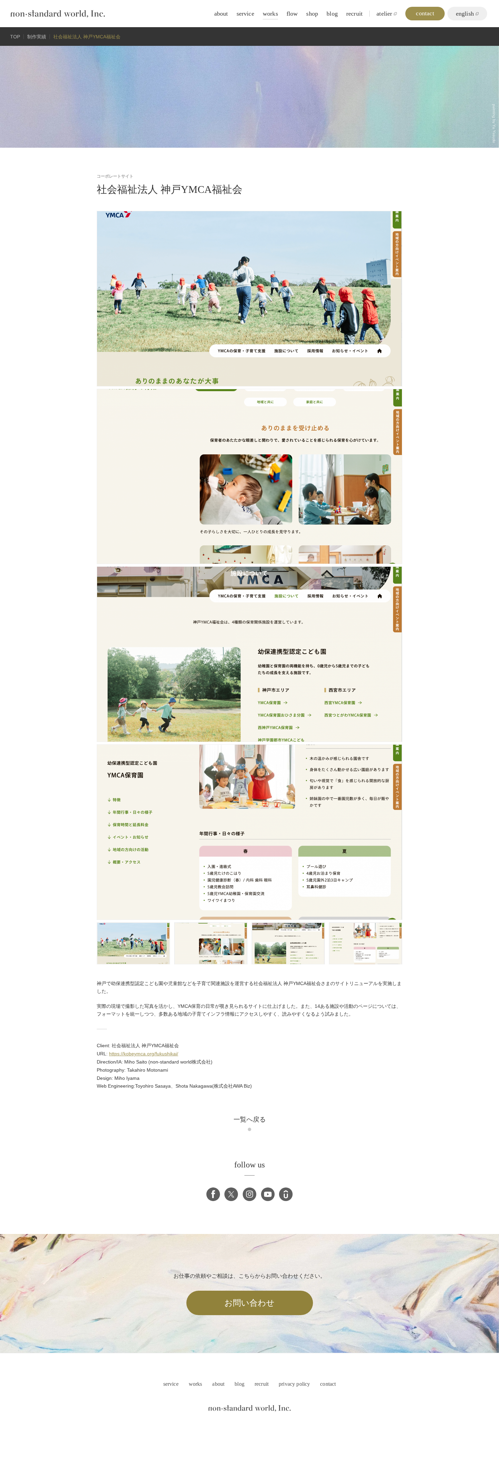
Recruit (354, 13)
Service (245, 13)
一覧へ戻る (250, 1119)
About (221, 13)
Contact (328, 1384)
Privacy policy (294, 1384)
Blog (332, 13)
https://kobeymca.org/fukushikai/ (143, 1053)
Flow (292, 13)
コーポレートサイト (115, 176)
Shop (312, 13)
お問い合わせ (249, 1303)
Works (270, 13)
